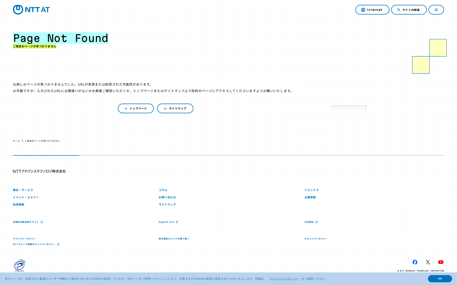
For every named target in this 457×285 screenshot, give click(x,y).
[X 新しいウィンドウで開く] (428, 262)
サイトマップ (177, 108)
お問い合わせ (167, 197)
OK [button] (440, 278)
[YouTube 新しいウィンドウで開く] (441, 262)
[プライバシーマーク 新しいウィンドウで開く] (19, 265)
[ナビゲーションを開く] (436, 10)
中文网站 (309, 221)
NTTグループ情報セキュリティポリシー (34, 244)
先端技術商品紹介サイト (26, 221)
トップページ (138, 108)
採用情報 (18, 204)
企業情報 (310, 197)
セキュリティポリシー (316, 238)
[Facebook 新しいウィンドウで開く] (415, 262)
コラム (163, 190)
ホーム (16, 140)
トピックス (311, 190)
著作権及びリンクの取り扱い (174, 238)
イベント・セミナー (26, 197)
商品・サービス (23, 190)
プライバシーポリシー (24, 238)
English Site (167, 221)
